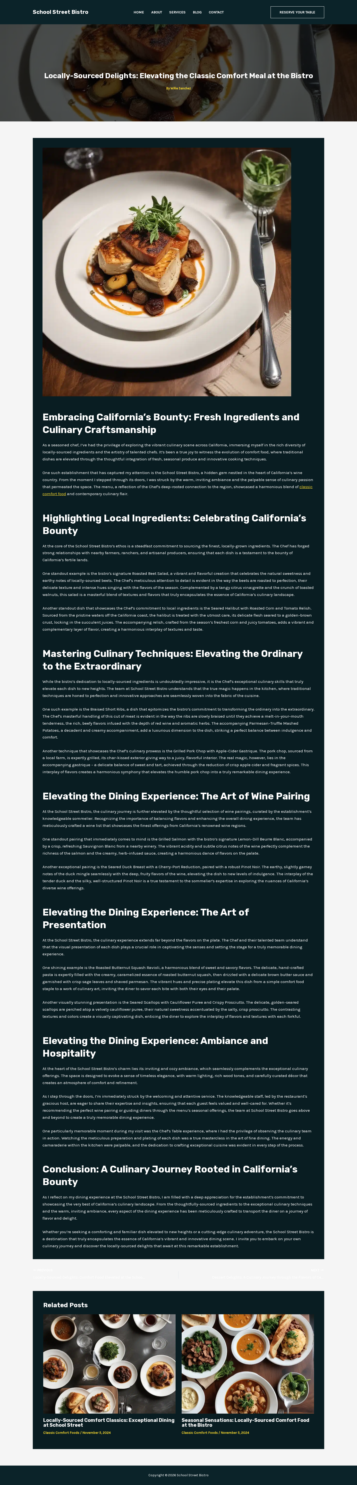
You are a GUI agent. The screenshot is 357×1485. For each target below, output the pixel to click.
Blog (197, 12)
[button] (297, 12)
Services (177, 12)
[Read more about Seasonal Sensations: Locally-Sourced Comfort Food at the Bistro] (248, 1363)
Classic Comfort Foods (61, 1433)
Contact (216, 12)
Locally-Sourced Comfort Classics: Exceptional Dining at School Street (109, 1422)
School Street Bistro (60, 12)
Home (139, 12)
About (156, 12)
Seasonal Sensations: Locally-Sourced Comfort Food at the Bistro (245, 1422)
